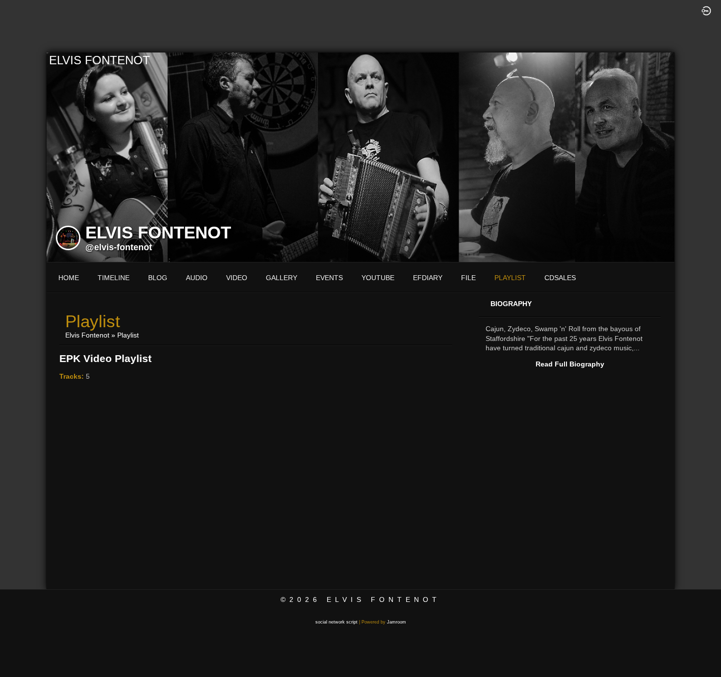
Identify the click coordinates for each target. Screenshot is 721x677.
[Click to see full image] (360, 156)
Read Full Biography (570, 364)
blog (157, 278)
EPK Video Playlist (105, 358)
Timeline (113, 278)
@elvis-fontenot (118, 247)
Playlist (128, 335)
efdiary (427, 278)
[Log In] (706, 10)
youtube (377, 278)
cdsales (560, 278)
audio (196, 278)
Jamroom (396, 622)
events (329, 278)
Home (68, 278)
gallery (281, 278)
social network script (336, 622)
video (236, 278)
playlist (510, 278)
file (468, 278)
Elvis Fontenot (87, 335)
